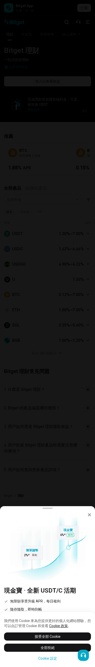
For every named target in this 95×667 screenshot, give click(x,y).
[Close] (89, 514)
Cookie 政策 (58, 626)
